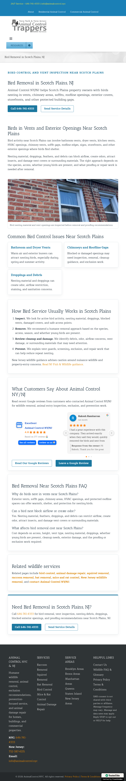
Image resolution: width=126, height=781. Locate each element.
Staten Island (73, 694)
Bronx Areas (72, 674)
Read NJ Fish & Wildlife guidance (62, 364)
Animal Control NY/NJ (38, 427)
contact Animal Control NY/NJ (49, 582)
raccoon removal (23, 577)
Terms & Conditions (91, 776)
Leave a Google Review (74, 463)
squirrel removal (98, 573)
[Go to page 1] (88, 456)
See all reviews (27, 442)
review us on (45, 442)
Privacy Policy (101, 679)
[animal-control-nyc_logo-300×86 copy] (29, 20)
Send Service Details (57, 108)
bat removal (43, 577)
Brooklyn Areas (74, 669)
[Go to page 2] (91, 456)
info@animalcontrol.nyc (53, 4)
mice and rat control (66, 577)
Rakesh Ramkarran (89, 416)
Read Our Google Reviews (32, 463)
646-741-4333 (25, 614)
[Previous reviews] (66, 433)
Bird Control (44, 689)
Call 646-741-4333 (22, 108)
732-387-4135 (17, 751)
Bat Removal (44, 684)
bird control (47, 573)
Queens (69, 689)
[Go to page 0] (86, 456)
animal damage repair (70, 573)
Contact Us (100, 665)
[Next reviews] (111, 433)
